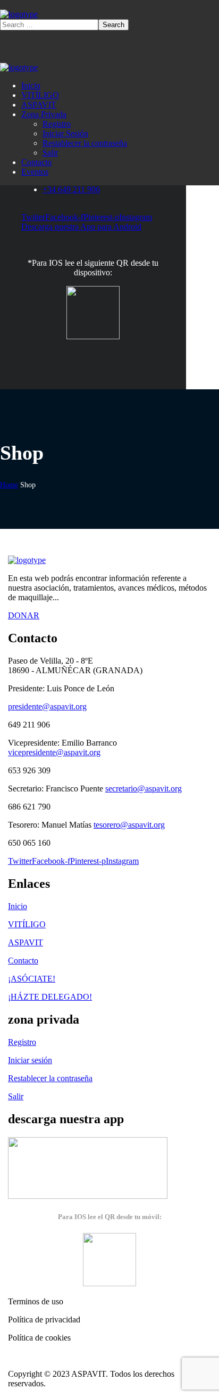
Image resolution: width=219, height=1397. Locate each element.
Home (9, 485)
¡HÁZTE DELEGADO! (50, 996)
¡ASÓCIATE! (31, 978)
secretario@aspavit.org (143, 788)
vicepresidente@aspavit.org (54, 752)
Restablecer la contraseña (50, 1078)
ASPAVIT (25, 942)
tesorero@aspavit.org (129, 824)
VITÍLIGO (27, 924)
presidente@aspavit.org (47, 706)
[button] (109, 615)
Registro (22, 1042)
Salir (15, 1096)
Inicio (17, 906)
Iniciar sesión (30, 1060)
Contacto (23, 960)
